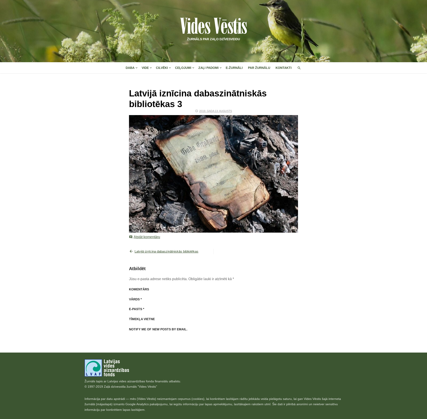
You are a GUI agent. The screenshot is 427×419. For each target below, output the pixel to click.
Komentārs (139, 289)
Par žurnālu (259, 68)
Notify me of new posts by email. (158, 329)
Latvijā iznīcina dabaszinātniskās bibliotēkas (166, 251)
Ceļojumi (183, 68)
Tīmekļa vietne (142, 319)
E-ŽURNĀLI (234, 68)
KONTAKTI (284, 68)
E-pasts (136, 309)
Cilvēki (162, 68)
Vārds (135, 299)
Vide (145, 68)
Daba (130, 68)
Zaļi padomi (208, 68)
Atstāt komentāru (147, 237)
